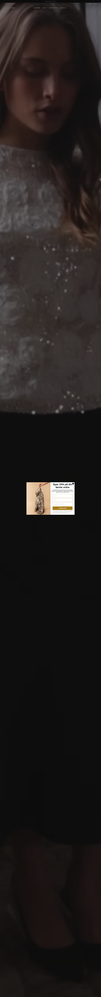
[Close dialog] (73, 484)
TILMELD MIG (63, 508)
